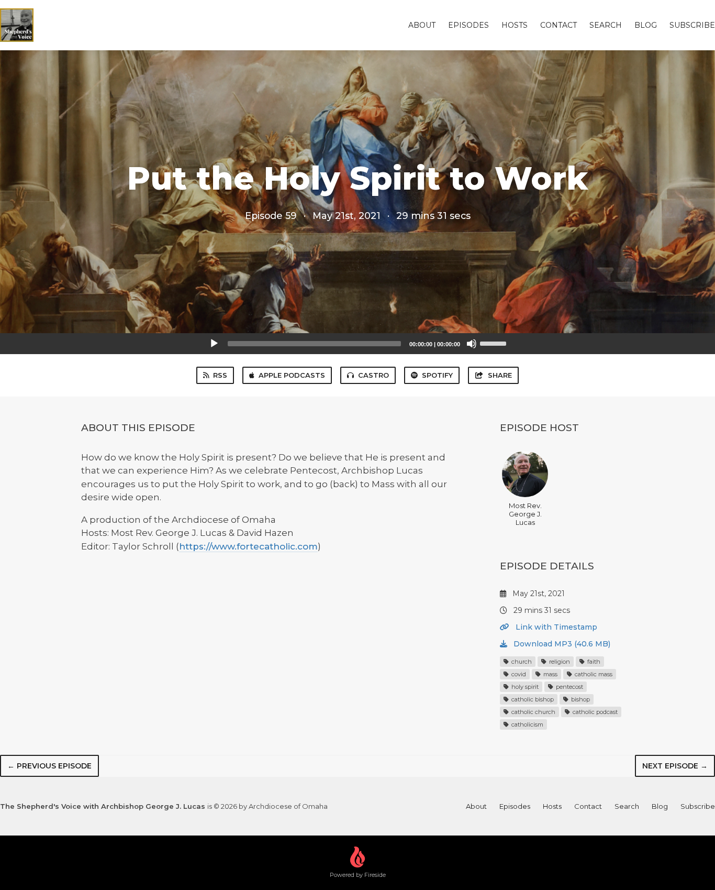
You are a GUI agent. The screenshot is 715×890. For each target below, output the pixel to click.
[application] (357, 343)
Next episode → (675, 766)
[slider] (494, 342)
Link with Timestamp (555, 627)
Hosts (514, 25)
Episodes (468, 25)
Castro (373, 375)
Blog (645, 25)
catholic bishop (532, 699)
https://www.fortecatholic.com (248, 546)
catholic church (532, 712)
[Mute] (471, 343)
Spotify (437, 375)
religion (559, 661)
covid (518, 674)
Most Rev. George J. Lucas (525, 513)
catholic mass (592, 674)
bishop (579, 699)
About (421, 25)
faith (593, 661)
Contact (558, 25)
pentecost (568, 686)
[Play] (214, 343)
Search (605, 25)
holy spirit (524, 686)
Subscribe (692, 25)
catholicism (526, 724)
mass (549, 674)
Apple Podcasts (292, 375)
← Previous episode (49, 766)
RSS (220, 375)
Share (500, 375)
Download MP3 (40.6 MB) (560, 644)
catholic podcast (594, 712)
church (521, 661)
